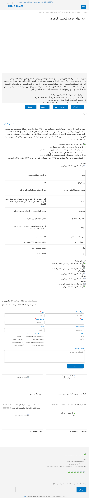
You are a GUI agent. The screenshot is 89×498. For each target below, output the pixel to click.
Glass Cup (19, 336)
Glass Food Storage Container (34, 336)
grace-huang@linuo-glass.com (29, 2)
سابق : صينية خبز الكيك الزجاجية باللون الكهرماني (19, 301)
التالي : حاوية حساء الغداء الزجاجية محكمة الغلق (19, 304)
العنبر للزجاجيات (69, 12)
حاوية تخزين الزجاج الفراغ (78, 431)
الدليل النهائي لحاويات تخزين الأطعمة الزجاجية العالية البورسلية (73, 404)
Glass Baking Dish (37, 339)
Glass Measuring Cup (16, 342)
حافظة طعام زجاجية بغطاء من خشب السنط (73, 394)
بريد (42, 312)
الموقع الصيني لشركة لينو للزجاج (63, 483)
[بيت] (12, 6)
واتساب (29, 107)
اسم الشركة (80, 312)
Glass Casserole (18, 345)
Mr (81, 336)
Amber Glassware (17, 339)
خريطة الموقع (30, 496)
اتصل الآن (76, 107)
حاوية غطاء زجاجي (36, 394)
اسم (82, 319)
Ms (81, 339)
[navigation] (83, 7)
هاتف (43, 107)
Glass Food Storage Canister (34, 342)
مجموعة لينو (78, 483)
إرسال (75, 366)
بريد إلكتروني (59, 107)
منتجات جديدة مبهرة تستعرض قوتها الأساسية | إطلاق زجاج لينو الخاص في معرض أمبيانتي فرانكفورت (26, 404)
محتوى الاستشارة (79, 348)
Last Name (40, 319)
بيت (85, 12)
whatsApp (80, 326)
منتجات (79, 12)
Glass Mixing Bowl (37, 345)
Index (24, 496)
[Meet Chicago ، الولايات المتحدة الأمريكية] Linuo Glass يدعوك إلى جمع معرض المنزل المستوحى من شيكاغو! (26, 408)
